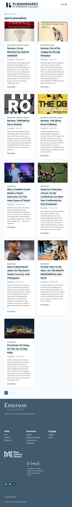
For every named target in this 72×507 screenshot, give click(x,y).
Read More (11, 87)
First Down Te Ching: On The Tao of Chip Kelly (18, 348)
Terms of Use (8, 440)
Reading (26, 45)
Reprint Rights (30, 443)
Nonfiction (19, 45)
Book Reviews (11, 45)
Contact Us (7, 437)
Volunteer (51, 434)
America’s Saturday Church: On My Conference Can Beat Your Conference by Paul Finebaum (52, 197)
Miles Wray (11, 59)
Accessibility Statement (20, 502)
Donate (50, 437)
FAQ (5, 434)
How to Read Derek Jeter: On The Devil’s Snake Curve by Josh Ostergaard (18, 272)
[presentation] (19, 31)
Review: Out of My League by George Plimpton (50, 51)
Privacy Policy (8, 502)
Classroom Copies (31, 440)
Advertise (29, 434)
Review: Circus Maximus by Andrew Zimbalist (18, 51)
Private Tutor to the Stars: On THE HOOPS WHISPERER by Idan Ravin (52, 272)
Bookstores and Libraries (33, 437)
